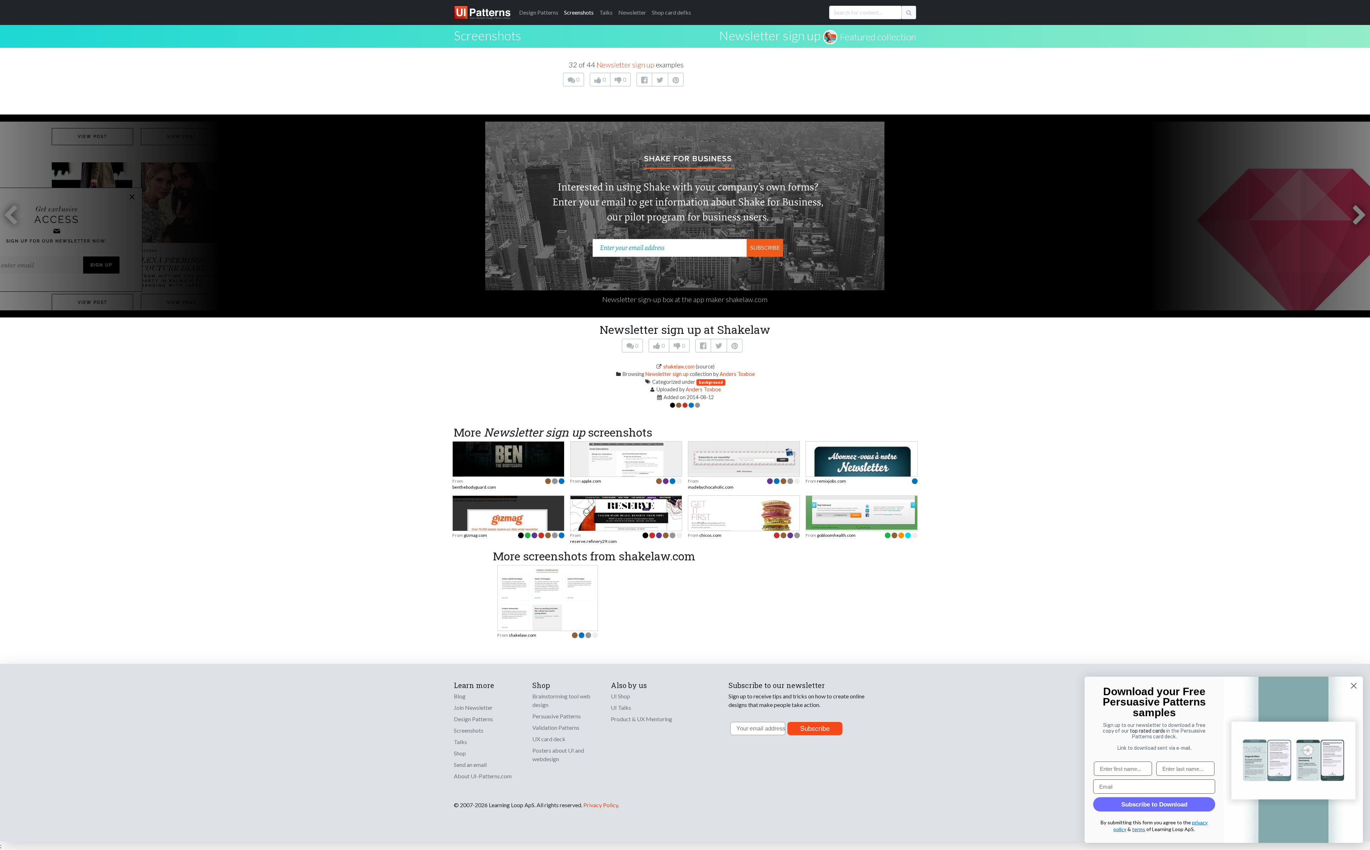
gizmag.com (475, 535)
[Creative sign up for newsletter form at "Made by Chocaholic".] (744, 456)
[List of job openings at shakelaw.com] (548, 598)
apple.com (591, 481)
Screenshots (579, 12)
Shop (460, 753)
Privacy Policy (600, 804)
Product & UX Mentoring (641, 719)
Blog (460, 696)
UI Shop (620, 696)
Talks (606, 12)
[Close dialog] (1354, 686)
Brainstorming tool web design (561, 700)
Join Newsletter (473, 707)
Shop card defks (671, 12)
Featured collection (878, 36)
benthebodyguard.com (474, 487)
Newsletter (632, 12)
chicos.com (710, 535)
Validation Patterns (555, 727)
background (711, 382)
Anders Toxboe (737, 374)
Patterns (538, 12)
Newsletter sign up (770, 35)
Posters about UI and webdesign (558, 754)
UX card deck (548, 739)
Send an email (470, 764)
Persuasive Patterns (556, 716)
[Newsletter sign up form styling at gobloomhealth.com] (861, 512)
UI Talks (621, 707)
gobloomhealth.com (836, 535)
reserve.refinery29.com (593, 541)
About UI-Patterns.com (483, 776)
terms (1138, 829)
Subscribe (815, 728)
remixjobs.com (831, 481)
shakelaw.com (679, 366)
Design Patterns (473, 719)
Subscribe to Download (1154, 804)
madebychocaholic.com (711, 487)
